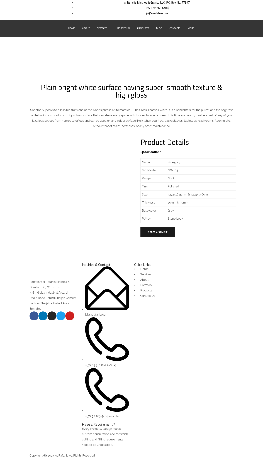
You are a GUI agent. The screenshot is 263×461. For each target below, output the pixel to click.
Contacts (175, 28)
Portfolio (123, 28)
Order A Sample (157, 232)
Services (102, 28)
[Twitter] (52, 10)
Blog (159, 28)
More (191, 28)
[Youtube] (60, 10)
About (86, 28)
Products (143, 28)
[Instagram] (45, 10)
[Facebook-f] (30, 10)
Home (71, 28)
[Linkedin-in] (37, 10)
